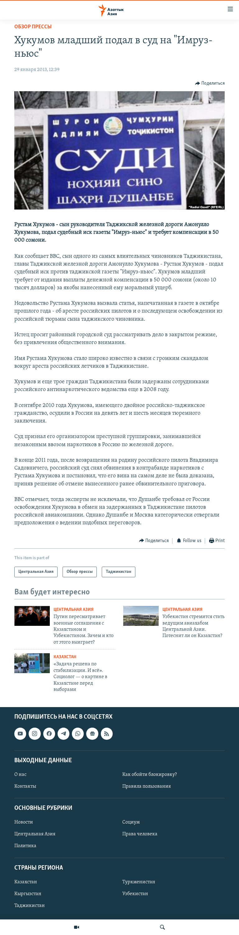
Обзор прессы (33, 27)
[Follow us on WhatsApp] (78, 734)
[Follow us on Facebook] (49, 734)
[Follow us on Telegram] (63, 734)
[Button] (210, 83)
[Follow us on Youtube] (20, 734)
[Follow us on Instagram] (34, 734)
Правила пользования (146, 786)
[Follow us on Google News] (92, 734)
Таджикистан (29, 905)
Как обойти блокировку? (149, 774)
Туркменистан (138, 882)
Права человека (139, 834)
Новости (23, 822)
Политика (25, 846)
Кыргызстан (27, 893)
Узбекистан (135, 893)
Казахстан (65, 657)
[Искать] (162, 927)
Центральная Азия (74, 609)
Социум (131, 822)
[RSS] (107, 734)
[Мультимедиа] (76, 927)
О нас (20, 774)
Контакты (25, 786)
